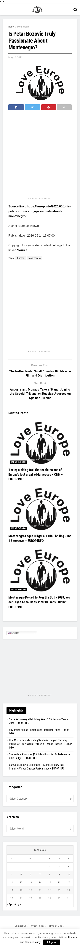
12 (21, 882)
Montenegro (23, 26)
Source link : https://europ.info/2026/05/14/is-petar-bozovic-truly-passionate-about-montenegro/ (39, 211)
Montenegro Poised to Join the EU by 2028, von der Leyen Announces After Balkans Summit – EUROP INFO (39, 602)
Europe (20, 258)
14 (40, 882)
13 (30, 882)
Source (22, 250)
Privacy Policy (37, 925)
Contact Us (20, 925)
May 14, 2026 (15, 57)
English (15, 632)
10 (68, 874)
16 (59, 882)
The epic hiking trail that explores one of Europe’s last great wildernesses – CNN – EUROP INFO (35, 474)
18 (11, 890)
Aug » (17, 904)
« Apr (10, 904)
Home (11, 26)
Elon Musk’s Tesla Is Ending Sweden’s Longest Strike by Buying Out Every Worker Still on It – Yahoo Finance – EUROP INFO (40, 744)
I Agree (52, 942)
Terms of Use (54, 925)
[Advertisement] (40, 154)
